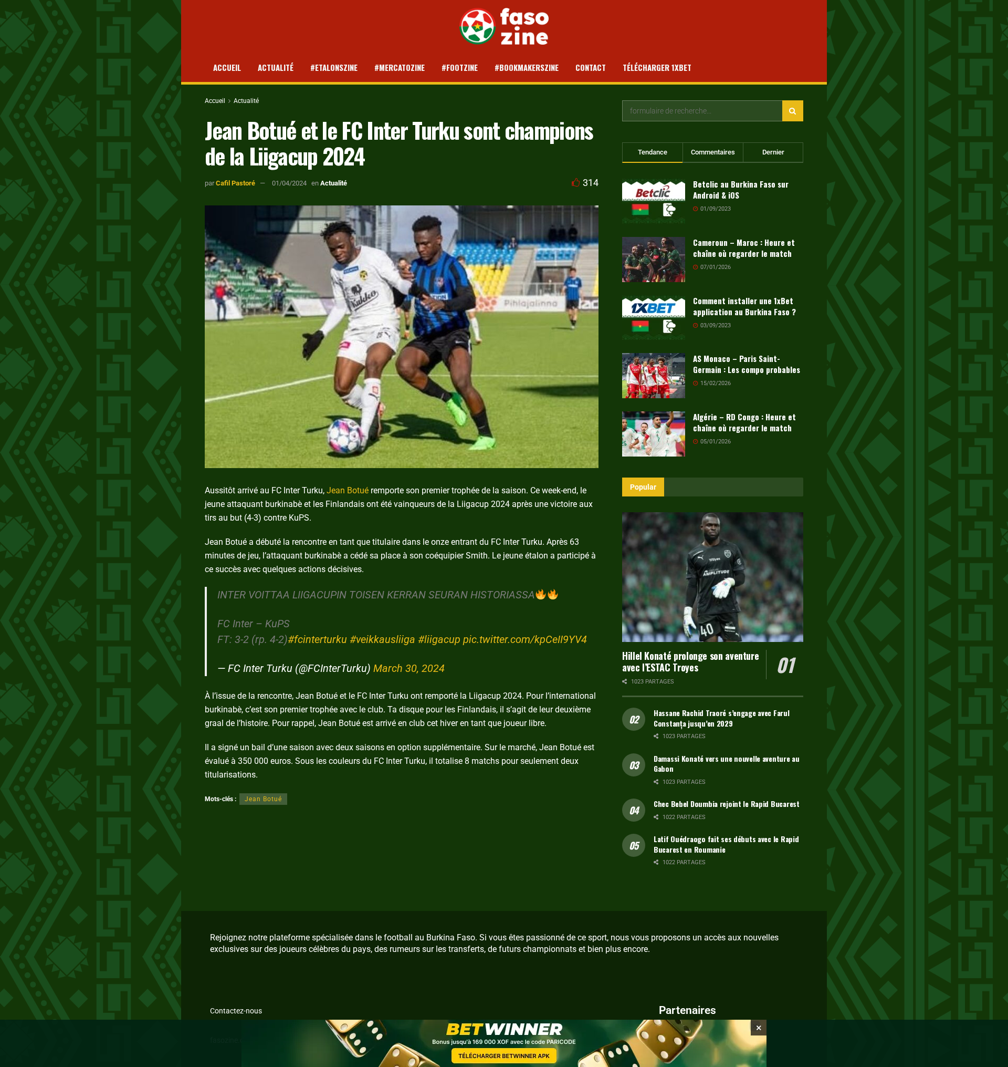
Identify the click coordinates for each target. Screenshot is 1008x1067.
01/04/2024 (289, 183)
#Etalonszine (334, 67)
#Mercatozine (399, 67)
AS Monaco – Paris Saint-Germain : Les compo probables (746, 364)
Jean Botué (348, 490)
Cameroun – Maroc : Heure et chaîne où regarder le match (744, 247)
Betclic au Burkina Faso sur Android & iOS (741, 189)
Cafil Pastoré (235, 183)
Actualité (275, 67)
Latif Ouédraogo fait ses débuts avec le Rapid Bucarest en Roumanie (726, 844)
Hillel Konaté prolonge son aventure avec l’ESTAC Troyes (690, 662)
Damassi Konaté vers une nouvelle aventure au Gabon (727, 763)
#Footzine (460, 67)
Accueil (227, 67)
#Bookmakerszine (527, 67)
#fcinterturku (317, 639)
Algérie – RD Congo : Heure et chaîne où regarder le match (744, 422)
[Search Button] (792, 110)
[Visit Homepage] (504, 26)
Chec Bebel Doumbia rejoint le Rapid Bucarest (727, 803)
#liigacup (439, 639)
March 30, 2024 (409, 668)
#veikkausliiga (382, 639)
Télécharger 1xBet (657, 67)
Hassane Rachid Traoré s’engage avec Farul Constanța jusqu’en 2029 (722, 718)
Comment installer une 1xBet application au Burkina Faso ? (744, 306)
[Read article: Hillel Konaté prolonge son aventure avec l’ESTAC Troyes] (712, 577)
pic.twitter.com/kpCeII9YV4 (525, 639)
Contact (590, 67)
